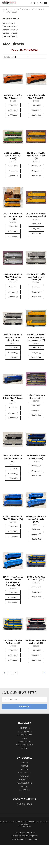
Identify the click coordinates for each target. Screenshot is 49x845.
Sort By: (7, 57)
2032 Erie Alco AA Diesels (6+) (36, 396)
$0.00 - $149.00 (9, 23)
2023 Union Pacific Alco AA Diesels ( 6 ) (36, 215)
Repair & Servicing (24, 783)
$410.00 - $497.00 (10, 36)
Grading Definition (24, 731)
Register (29, 745)
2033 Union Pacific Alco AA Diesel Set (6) (13, 458)
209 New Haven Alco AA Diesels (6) (36, 641)
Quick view (13, 105)
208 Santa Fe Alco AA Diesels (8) (13, 641)
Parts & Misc (24, 779)
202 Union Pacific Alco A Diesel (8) (36, 96)
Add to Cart (12, 115)
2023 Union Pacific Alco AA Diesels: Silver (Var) (13, 337)
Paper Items (24, 776)
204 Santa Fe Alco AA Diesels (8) (36, 457)
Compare (12, 110)
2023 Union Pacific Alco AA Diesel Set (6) (36, 156)
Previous (4, 842)
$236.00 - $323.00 (10, 30)
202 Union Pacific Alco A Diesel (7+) (13, 96)
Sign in (19, 745)
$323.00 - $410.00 (10, 33)
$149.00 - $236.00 (10, 26)
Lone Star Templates (29, 836)
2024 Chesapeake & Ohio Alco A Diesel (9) (13, 398)
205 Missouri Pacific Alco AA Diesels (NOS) (36, 519)
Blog (24, 738)
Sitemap (24, 748)
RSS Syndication (24, 741)
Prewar (24, 763)
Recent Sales (24, 790)
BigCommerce (29, 832)
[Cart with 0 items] (41, 3)
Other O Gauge (24, 773)
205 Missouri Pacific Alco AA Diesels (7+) (13, 517)
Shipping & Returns (24, 735)
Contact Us (24, 728)
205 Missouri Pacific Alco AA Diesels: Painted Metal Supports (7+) (13, 581)
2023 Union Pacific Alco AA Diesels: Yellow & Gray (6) (36, 337)
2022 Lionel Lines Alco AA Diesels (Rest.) (12, 156)
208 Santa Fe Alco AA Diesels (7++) (36, 578)
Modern (24, 769)
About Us (24, 786)
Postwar (24, 766)
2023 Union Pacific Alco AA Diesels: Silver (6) (13, 277)
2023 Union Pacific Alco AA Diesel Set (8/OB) (13, 216)
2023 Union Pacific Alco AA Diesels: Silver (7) (36, 277)
